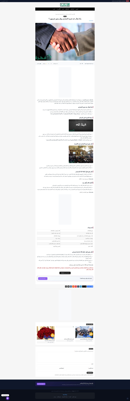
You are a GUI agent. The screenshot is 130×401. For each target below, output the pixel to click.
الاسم (92, 363)
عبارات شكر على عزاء (88, 241)
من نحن (55, 396)
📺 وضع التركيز (39, 63)
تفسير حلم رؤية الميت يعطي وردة (50, 340)
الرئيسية (73, 14)
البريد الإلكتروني (90, 368)
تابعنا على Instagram (65, 273)
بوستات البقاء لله (57, 235)
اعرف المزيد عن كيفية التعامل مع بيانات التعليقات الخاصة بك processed (65, 374)
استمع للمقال (55, 63)
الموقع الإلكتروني (61, 368)
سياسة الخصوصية (65, 396)
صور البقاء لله (90, 230)
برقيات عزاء (58, 238)
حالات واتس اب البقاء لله (55, 230)
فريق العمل (59, 396)
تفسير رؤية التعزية (56, 246)
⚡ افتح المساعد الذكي (41, 383)
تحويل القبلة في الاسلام (84, 192)
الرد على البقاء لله (89, 233)
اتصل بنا (70, 396)
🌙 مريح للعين (44, 63)
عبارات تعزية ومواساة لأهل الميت (86, 243)
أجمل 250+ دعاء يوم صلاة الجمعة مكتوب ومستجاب (79, 264)
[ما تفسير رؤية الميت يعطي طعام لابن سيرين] (84, 332)
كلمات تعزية (90, 246)
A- (48, 63)
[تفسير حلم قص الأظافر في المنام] (65, 332)
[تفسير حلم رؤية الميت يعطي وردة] (46, 332)
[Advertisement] (65, 82)
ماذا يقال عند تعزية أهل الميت (54, 243)
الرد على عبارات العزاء (56, 233)
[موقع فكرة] (65, 4)
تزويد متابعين (74, 396)
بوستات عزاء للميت (89, 238)
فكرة (78, 99)
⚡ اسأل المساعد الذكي (42, 278)
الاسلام (70, 14)
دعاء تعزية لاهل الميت (56, 241)
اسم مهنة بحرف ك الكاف (84, 179)
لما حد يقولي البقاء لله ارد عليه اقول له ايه (85, 235)
